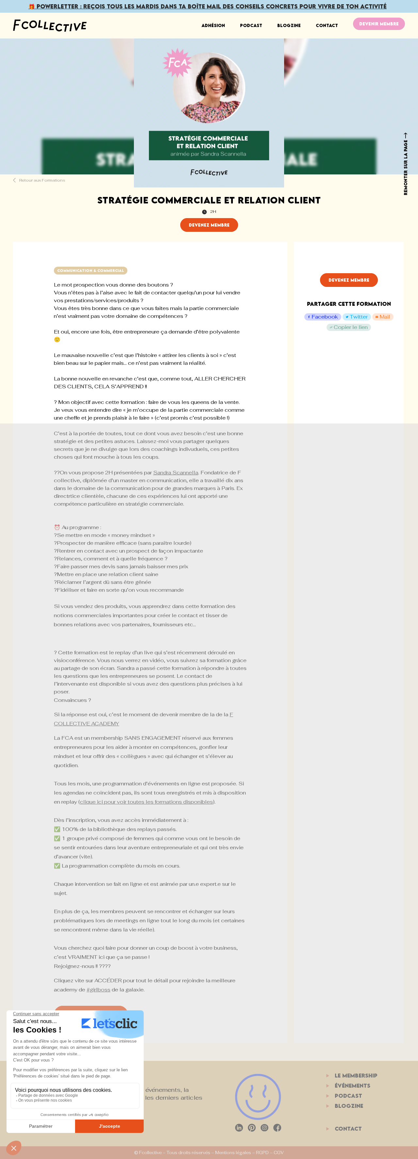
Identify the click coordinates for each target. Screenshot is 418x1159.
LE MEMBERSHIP (356, 1075)
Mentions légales (233, 1152)
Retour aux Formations (41, 180)
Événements (352, 1085)
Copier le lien (351, 327)
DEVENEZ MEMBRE (209, 225)
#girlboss (98, 989)
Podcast (251, 25)
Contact (327, 25)
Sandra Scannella (175, 472)
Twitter (359, 316)
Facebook (325, 316)
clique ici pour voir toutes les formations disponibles (146, 801)
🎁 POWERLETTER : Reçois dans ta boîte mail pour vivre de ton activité (207, 6)
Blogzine (289, 25)
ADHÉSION (213, 25)
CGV (279, 1152)
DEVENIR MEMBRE (379, 23)
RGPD (262, 1152)
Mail (384, 316)
